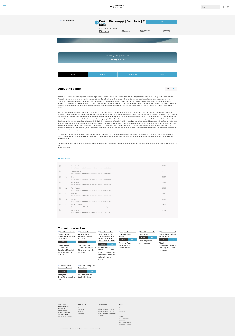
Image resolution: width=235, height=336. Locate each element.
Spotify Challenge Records (106, 309)
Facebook (81, 309)
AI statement (122, 320)
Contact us (122, 311)
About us (121, 307)
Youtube (80, 311)
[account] (224, 7)
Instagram (81, 313)
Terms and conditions (125, 322)
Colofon (121, 316)
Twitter (80, 307)
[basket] (228, 7)
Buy (161, 21)
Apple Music (101, 307)
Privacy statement (124, 318)
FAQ (120, 309)
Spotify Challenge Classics (106, 311)
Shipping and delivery (125, 324)
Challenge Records (104, 32)
